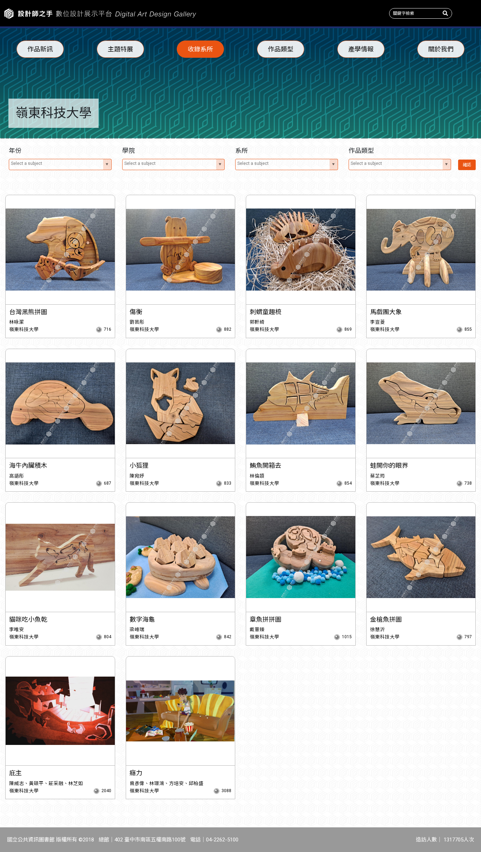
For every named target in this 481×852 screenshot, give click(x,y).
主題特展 (120, 49)
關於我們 (441, 49)
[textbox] (57, 163)
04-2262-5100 (222, 840)
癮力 (136, 773)
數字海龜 (142, 619)
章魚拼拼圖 (265, 619)
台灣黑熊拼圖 (28, 312)
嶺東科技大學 (24, 329)
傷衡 (136, 312)
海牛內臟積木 (28, 465)
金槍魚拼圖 (386, 619)
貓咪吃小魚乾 (28, 619)
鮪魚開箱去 (265, 465)
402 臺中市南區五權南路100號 (150, 840)
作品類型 (280, 49)
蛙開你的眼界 (389, 465)
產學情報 (361, 49)
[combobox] (60, 164)
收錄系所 (200, 49)
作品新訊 (40, 49)
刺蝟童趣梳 (265, 312)
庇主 (15, 773)
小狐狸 (139, 465)
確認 (467, 164)
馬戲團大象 (386, 312)
